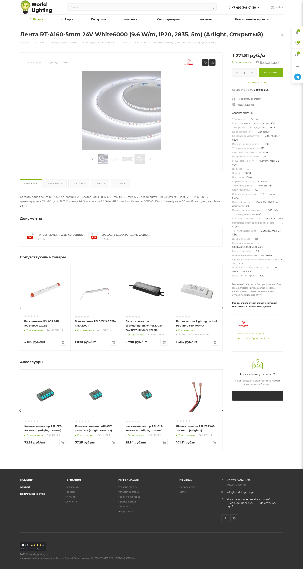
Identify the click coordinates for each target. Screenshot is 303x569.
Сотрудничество (33, 493)
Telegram (225, 518)
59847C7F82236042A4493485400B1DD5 (126, 234)
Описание (30, 183)
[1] (28, 62)
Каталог (26, 479)
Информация (128, 479)
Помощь (186, 479)
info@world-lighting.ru (241, 492)
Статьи (183, 491)
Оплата (100, 183)
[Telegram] (297, 77)
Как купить (55, 183)
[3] (34, 62)
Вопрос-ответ (126, 511)
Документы (71, 501)
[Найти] (212, 7)
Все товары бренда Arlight (253, 338)
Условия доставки (129, 491)
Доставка (79, 183)
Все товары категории (251, 333)
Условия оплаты (127, 486)
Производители (127, 501)
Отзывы (121, 183)
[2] (31, 62)
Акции (25, 486)
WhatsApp (234, 518)
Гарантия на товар (129, 496)
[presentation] (91, 158)
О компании (72, 486)
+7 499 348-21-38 (244, 7)
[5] (40, 62)
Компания (73, 479)
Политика (124, 506)
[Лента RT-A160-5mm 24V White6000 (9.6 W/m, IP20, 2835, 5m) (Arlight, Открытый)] (121, 110)
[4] (37, 62)
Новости (70, 491)
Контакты (70, 496)
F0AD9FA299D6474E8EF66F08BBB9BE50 (62, 234)
